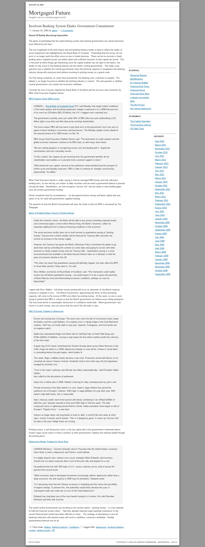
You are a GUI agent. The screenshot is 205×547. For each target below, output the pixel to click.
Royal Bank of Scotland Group (60, 106)
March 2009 (160, 252)
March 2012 (160, 178)
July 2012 (159, 171)
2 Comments (67, 30)
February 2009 (161, 256)
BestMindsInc (136, 79)
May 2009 (159, 244)
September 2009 (162, 230)
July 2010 (159, 211)
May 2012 (159, 174)
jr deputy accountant (139, 97)
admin (54, 30)
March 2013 (160, 160)
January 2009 (161, 259)
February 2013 (161, 163)
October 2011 (161, 185)
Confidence (74, 527)
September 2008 (162, 274)
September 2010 (162, 204)
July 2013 (159, 156)
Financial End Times (139, 86)
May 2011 (159, 193)
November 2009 (162, 222)
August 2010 (161, 208)
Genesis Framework (146, 542)
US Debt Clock (137, 128)
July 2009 (159, 237)
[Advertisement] (148, 44)
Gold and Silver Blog (139, 94)
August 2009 (161, 233)
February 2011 (161, 200)
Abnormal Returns (138, 75)
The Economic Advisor (140, 125)
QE (53, 530)
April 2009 (159, 248)
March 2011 (160, 196)
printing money (43, 530)
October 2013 (161, 152)
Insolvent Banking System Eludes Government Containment (71, 25)
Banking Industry (60, 527)
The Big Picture (137, 105)
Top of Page (34, 542)
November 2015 (162, 149)
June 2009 (160, 241)
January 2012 (161, 182)
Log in (174, 542)
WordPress (163, 542)
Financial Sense (137, 90)
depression (101, 527)
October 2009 (161, 226)
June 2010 (160, 215)
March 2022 (160, 145)
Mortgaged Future (49, 12)
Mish (132, 101)
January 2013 (161, 167)
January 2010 (161, 219)
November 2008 (162, 267)
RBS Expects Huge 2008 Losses (44, 99)
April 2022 (159, 141)
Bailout (47, 527)
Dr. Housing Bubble (139, 83)
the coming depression (140, 108)
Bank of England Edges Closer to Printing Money (51, 213)
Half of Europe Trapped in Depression (46, 311)
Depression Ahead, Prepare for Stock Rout (48, 441)
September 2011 (162, 189)
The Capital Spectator (140, 121)
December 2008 (162, 263)
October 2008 (161, 270)
